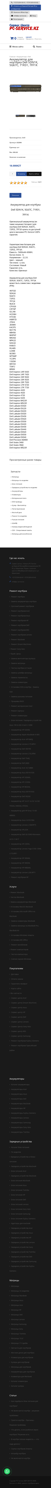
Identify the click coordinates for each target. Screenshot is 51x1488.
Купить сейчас (34, 174)
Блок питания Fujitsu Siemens (23, 1218)
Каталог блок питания (20, 1147)
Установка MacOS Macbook (22, 907)
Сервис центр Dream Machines (24, 1003)
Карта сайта (16, 988)
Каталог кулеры (17, 1386)
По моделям (16, 1152)
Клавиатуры (16, 495)
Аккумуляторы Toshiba (20, 1132)
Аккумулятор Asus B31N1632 (22, 791)
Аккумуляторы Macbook (20, 1103)
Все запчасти (16, 993)
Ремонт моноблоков (19, 945)
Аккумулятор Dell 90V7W (21, 749)
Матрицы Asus (17, 1300)
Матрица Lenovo (18, 1319)
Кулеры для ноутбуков (20, 1362)
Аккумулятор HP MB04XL (21, 868)
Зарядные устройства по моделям (24, 487)
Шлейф (14, 523)
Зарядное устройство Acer (22, 1228)
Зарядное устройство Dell (21, 1256)
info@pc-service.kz (20, 16)
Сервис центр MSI (18, 1031)
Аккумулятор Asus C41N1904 (22, 820)
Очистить (38, 39)
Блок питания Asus (19, 1185)
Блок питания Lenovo (19, 1204)
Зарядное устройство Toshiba (23, 1252)
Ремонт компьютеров (19, 949)
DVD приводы (17, 502)
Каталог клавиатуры (19, 1381)
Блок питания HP (18, 1195)
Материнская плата (19, 498)
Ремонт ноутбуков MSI (20, 630)
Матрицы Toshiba (18, 1334)
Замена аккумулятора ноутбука (24, 601)
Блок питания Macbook (20, 1180)
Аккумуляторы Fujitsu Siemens (23, 1113)
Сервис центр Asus (19, 1007)
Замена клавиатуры (19, 682)
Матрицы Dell (17, 1315)
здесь (37, 1483)
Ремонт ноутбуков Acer (20, 611)
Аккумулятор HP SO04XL (20, 777)
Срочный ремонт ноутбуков (22, 606)
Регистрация (17, 19)
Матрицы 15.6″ (17, 1338)
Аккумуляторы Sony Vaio (21, 1127)
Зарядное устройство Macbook (23, 1166)
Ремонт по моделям (19, 516)
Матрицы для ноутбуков (21, 1367)
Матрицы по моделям (20, 480)
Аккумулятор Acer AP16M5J (22, 739)
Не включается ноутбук (20, 1458)
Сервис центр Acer (19, 998)
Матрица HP (16, 1310)
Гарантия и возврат (19, 984)
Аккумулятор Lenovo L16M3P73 (23, 825)
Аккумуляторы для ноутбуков (23, 1372)
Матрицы (15, 477)
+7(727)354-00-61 (19, 3)
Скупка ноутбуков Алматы (21, 1449)
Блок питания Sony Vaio (20, 1209)
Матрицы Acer (17, 1305)
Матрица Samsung (18, 1324)
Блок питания (17, 484)
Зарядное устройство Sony (22, 1247)
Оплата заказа (17, 979)
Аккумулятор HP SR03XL (20, 863)
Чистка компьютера (19, 954)
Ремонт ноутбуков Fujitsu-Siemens (25, 1041)
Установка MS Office (19, 940)
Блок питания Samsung (20, 1214)
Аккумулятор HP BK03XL (20, 787)
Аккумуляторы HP (18, 1108)
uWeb (19, 1483)
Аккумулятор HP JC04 (19, 830)
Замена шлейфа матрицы (21, 673)
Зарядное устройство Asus (22, 1233)
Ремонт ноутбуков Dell (20, 625)
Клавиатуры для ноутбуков (22, 1357)
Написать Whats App (21, 12)
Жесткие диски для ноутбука (22, 1353)
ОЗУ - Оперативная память (22, 530)
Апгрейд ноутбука (18, 1453)
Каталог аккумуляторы (20, 1084)
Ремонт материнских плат (21, 706)
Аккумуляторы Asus (19, 1094)
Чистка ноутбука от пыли (21, 668)
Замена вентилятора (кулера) (23, 658)
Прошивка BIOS (17, 701)
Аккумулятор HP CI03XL (20, 844)
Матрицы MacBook (19, 1295)
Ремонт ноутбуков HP (19, 620)
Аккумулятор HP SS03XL (20, 730)
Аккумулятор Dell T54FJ (20, 758)
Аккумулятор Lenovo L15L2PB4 (23, 753)
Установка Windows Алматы (22, 935)
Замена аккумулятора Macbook (23, 902)
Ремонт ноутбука (18, 597)
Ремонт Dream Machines (21, 644)
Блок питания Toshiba (20, 1190)
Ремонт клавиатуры (19, 715)
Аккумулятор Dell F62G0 (20, 796)
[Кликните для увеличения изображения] (25, 89)
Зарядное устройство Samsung (23, 1261)
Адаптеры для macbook (20, 1223)
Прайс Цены (16, 654)
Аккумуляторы (17, 491)
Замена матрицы (18, 663)
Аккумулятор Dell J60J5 (20, 763)
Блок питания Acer (18, 1171)
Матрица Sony (17, 1329)
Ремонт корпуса (17, 711)
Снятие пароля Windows (21, 959)
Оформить (29, 39)
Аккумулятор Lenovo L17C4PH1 (23, 744)
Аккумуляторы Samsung (21, 1122)
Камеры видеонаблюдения (22, 527)
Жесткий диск (17, 512)
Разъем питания (18, 520)
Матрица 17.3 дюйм (19, 1343)
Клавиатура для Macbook (21, 1376)
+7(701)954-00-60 (32, 3)
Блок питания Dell (18, 1199)
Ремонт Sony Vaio (18, 649)
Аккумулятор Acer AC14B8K (22, 768)
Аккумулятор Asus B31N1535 (22, 772)
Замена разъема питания (21, 696)
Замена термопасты (19, 677)
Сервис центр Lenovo (20, 1022)
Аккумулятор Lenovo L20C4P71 (23, 872)
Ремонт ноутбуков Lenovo (21, 635)
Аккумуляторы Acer (19, 1089)
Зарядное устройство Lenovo (23, 1242)
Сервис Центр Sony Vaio (21, 1026)
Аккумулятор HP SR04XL (20, 858)
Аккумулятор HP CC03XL (20, 782)
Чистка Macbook (17, 897)
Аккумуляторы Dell (18, 1099)
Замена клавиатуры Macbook (23, 921)
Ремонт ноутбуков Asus (20, 616)
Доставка (15, 974)
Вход (34, 16)
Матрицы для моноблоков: (22, 534)
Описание (15, 195)
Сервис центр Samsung (20, 1036)
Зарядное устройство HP (21, 1237)
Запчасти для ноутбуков (21, 1348)
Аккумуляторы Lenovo (20, 1118)
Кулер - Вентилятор (19, 505)
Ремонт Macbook (18, 639)
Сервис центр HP (18, 1012)
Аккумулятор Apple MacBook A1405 (25, 734)
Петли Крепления (18, 509)
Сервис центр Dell (18, 1017)
